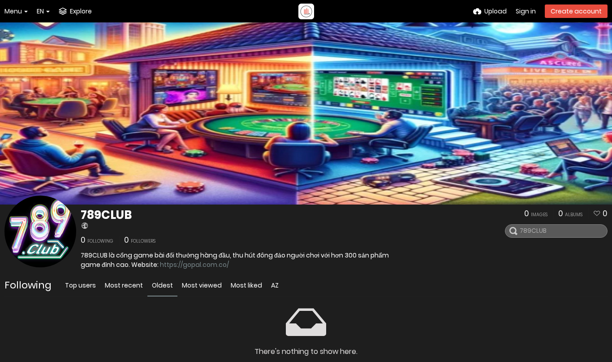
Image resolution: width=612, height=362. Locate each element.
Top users (80, 285)
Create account (576, 11)
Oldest (162, 285)
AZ (275, 285)
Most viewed (202, 285)
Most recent (124, 285)
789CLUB (106, 215)
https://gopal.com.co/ (194, 264)
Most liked (246, 285)
